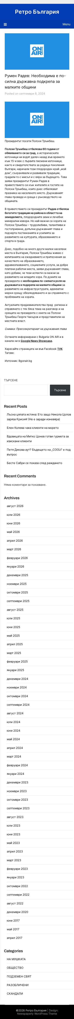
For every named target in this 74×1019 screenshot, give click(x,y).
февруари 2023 (17, 869)
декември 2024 (17, 679)
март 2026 (14, 549)
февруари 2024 (17, 765)
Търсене (11, 380)
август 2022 (15, 903)
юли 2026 (13, 515)
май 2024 (13, 739)
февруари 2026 (17, 558)
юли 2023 (13, 825)
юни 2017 (13, 920)
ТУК (60, 348)
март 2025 (14, 653)
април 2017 (14, 938)
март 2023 (14, 860)
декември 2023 (17, 782)
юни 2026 (13, 523)
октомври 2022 (17, 886)
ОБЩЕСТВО (15, 968)
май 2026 (13, 532)
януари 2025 (15, 670)
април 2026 (15, 540)
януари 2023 (15, 877)
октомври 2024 (17, 696)
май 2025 (13, 635)
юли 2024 (13, 722)
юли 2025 (13, 618)
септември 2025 (18, 601)
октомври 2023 (17, 799)
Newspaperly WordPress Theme (37, 1013)
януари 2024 (15, 774)
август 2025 (15, 610)
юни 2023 (13, 834)
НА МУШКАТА (16, 959)
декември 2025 (17, 575)
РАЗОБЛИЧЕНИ (17, 985)
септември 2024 (18, 704)
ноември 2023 (17, 791)
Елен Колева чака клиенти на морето (33, 428)
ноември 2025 (17, 584)
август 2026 (15, 506)
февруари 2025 (17, 661)
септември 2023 (18, 808)
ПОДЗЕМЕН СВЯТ (19, 976)
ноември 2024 (17, 687)
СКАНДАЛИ (15, 993)
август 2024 (15, 713)
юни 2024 (13, 730)
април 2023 (15, 851)
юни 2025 (13, 627)
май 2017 (13, 929)
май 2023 (13, 843)
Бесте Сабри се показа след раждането (34, 463)
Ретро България (37, 11)
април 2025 (15, 644)
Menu (66, 24)
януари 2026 (15, 566)
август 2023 (15, 817)
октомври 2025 (17, 592)
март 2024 (14, 756)
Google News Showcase (36, 340)
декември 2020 (17, 912)
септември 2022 (18, 894)
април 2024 (15, 748)
